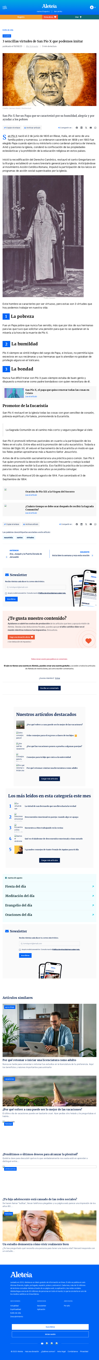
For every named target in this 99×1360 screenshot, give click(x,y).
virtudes (30, 537)
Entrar (57, 678)
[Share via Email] (91, 128)
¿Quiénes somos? (48, 1351)
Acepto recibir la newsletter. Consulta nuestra (37, 593)
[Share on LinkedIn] (81, 128)
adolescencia (10, 1169)
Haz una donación (32, 1351)
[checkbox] (6, 593)
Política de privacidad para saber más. (52, 593)
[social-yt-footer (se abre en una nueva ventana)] (42, 1343)
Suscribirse (50, 1327)
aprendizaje (9, 1007)
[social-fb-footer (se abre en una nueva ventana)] (47, 1343)
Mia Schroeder (32, 46)
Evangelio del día (18, 905)
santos (20, 537)
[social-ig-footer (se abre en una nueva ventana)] (57, 1343)
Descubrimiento (16, 1316)
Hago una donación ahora (20, 637)
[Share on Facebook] (77, 128)
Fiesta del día (15, 886)
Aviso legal (61, 1351)
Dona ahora (48, 17)
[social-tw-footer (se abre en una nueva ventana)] (52, 1343)
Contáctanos (73, 1351)
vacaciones (9, 1079)
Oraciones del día (18, 915)
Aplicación (41, 1309)
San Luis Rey (58, 11)
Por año (67, 1306)
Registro (21, 17)
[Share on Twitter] (86, 128)
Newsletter (41, 1306)
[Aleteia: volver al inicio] (49, 6)
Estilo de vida (8, 30)
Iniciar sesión (50, 1334)
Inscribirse (11, 599)
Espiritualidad (15, 1309)
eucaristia (8, 537)
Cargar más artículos (49, 778)
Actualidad (14, 1306)
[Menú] (18, 7)
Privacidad (84, 1351)
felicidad (8, 1124)
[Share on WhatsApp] (95, 128)
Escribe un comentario (49, 688)
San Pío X (12, 136)
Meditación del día (19, 896)
